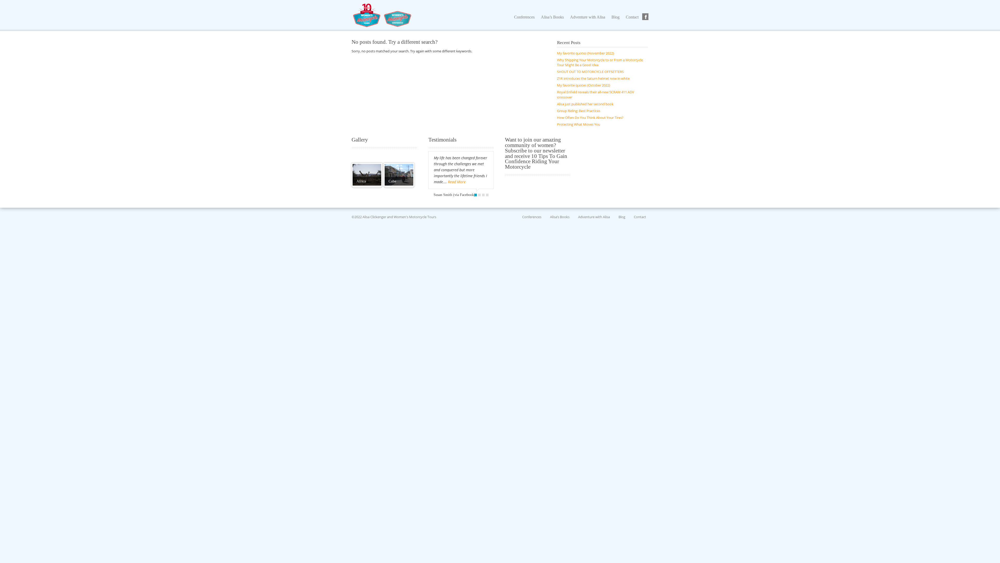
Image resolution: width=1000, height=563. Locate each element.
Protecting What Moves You (578, 124)
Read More (457, 181)
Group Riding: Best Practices (578, 110)
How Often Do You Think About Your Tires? (590, 117)
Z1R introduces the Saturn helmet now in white (593, 78)
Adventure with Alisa (594, 217)
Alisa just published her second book (585, 104)
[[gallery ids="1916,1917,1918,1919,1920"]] (367, 175)
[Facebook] (646, 17)
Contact (640, 217)
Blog (621, 217)
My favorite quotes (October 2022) (583, 85)
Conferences (531, 217)
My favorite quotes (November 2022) (585, 53)
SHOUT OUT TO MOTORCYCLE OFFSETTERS (590, 71)
